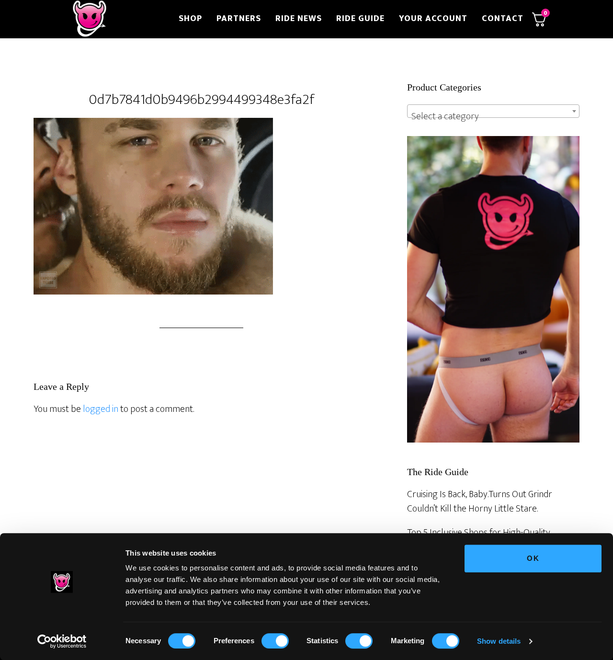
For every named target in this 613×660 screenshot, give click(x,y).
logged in (100, 409)
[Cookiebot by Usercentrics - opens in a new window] (62, 641)
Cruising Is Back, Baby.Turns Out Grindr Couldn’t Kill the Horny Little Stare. (479, 501)
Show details (499, 641)
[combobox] (493, 111)
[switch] (275, 641)
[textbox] (493, 116)
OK (533, 558)
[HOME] (119, 19)
